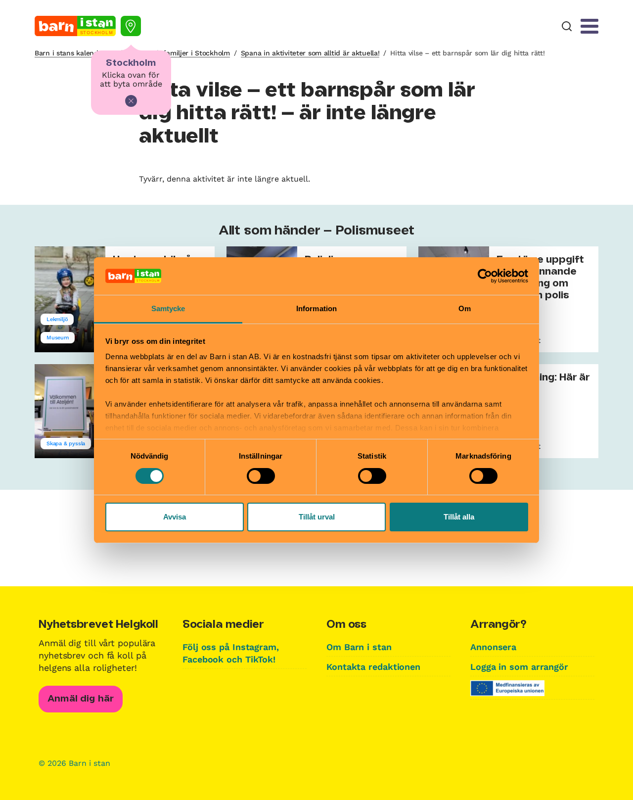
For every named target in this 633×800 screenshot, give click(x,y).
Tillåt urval (317, 517)
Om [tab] (464, 308)
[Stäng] (131, 101)
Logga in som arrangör (519, 666)
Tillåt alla (459, 517)
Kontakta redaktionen (373, 666)
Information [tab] (316, 308)
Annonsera (493, 647)
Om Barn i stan (359, 647)
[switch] (261, 476)
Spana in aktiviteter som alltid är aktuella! (310, 53)
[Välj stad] (131, 26)
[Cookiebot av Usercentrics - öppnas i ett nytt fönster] (485, 276)
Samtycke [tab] (168, 308)
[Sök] (567, 26)
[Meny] (589, 26)
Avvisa (174, 517)
